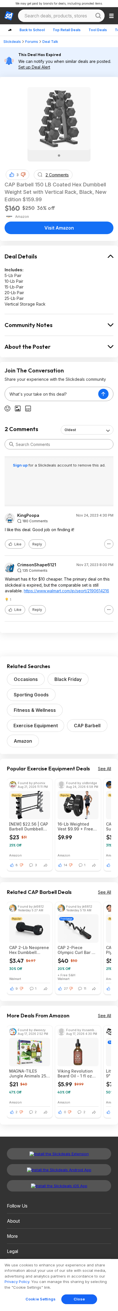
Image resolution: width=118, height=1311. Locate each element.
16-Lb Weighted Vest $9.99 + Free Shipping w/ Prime (76, 826)
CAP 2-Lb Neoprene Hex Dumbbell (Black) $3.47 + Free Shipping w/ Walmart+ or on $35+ (29, 950)
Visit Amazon (59, 228)
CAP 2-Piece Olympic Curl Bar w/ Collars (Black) (77, 950)
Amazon (23, 741)
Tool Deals (97, 30)
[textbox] (51, 394)
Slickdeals (12, 41)
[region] (59, 1285)
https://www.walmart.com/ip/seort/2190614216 (66, 590)
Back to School (32, 30)
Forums (31, 41)
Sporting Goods (31, 695)
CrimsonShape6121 (36, 565)
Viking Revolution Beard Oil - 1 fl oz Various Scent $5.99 (78, 1073)
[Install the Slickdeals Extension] (59, 1153)
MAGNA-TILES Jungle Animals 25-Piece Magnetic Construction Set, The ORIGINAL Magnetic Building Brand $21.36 (28, 1073)
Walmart (15, 979)
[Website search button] (98, 15)
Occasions (26, 679)
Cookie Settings (40, 1299)
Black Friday (68, 679)
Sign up (20, 465)
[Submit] (11, 444)
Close (79, 1299)
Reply (37, 544)
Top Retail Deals (66, 30)
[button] (23, 174)
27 (66, 989)
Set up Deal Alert (34, 67)
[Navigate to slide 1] (59, 155)
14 (65, 865)
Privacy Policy (17, 1281)
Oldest (70, 430)
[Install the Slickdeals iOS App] (59, 1186)
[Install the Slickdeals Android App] (59, 1169)
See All (104, 768)
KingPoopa (28, 515)
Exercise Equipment (35, 725)
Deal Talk (50, 41)
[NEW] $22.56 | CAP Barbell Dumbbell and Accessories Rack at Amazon (28, 826)
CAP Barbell (87, 725)
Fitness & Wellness (35, 710)
